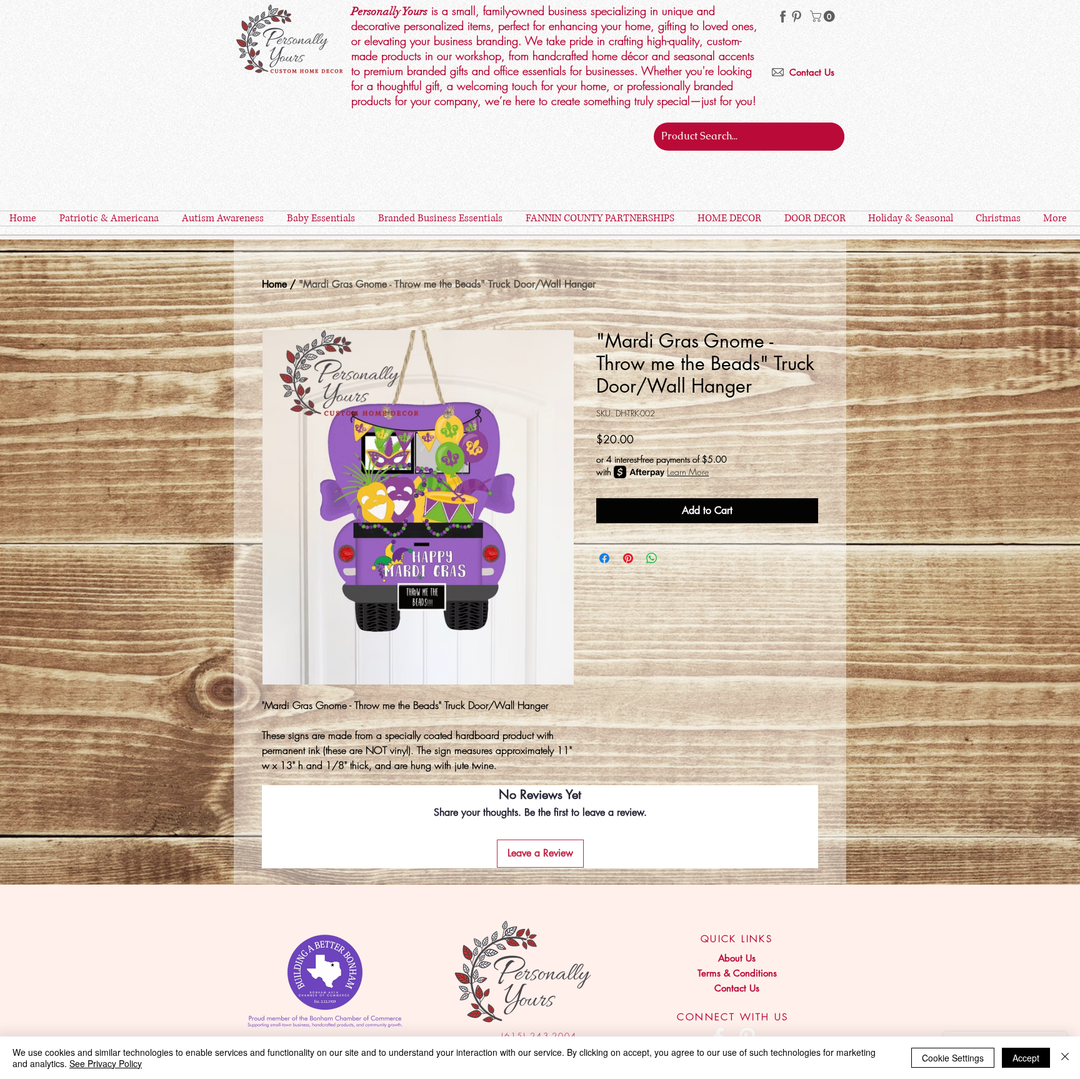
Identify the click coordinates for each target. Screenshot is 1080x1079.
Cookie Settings (953, 1057)
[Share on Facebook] (604, 558)
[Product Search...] (832, 137)
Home (274, 284)
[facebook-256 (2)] (783, 17)
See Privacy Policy (105, 1063)
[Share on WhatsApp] (651, 558)
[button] (824, 16)
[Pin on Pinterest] (628, 558)
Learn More (688, 472)
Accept (1025, 1057)
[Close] (1065, 1057)
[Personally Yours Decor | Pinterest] (796, 17)
